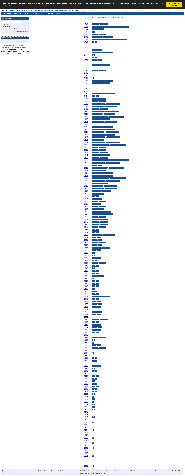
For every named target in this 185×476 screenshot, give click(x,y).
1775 (86, 57)
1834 (86, 199)
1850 (86, 240)
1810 (86, 137)
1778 (86, 65)
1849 (86, 237)
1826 (86, 178)
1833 (86, 196)
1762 (86, 24)
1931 (86, 448)
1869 (86, 289)
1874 (86, 301)
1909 (86, 391)
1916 (86, 409)
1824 (86, 173)
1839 (86, 212)
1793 (86, 93)
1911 (86, 397)
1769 (86, 42)
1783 (86, 78)
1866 (86, 281)
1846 (86, 230)
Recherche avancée (22, 32)
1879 (86, 314)
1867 (86, 284)
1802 (86, 117)
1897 (86, 361)
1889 (86, 340)
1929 (86, 443)
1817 (86, 155)
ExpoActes (157, 470)
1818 (86, 158)
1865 (86, 278)
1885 (86, 330)
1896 (86, 358)
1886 (86, 332)
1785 (86, 83)
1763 (86, 27)
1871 (86, 294)
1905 (86, 381)
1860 (86, 266)
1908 (86, 389)
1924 (86, 430)
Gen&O (5, 10)
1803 (86, 119)
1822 (86, 168)
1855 (86, 253)
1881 (86, 319)
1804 (86, 122)
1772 (86, 50)
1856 (86, 255)
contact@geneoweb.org (15, 53)
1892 (86, 348)
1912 (86, 399)
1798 (86, 106)
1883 (86, 325)
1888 (86, 337)
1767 (86, 37)
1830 (86, 188)
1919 (86, 417)
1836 (86, 204)
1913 (86, 402)
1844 (86, 224)
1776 (86, 60)
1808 (86, 132)
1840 (86, 214)
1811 (86, 140)
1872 (86, 296)
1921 (86, 422)
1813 (86, 145)
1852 (86, 245)
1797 (86, 104)
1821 (86, 165)
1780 (86, 70)
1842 (86, 219)
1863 (86, 273)
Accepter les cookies (174, 4)
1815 (86, 150)
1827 (86, 181)
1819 (86, 160)
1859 (86, 263)
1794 (86, 96)
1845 (86, 227)
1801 (86, 114)
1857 (86, 258)
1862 (86, 271)
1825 (86, 176)
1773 (86, 52)
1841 (86, 217)
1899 (86, 366)
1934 (86, 456)
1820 (86, 163)
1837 (86, 206)
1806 (86, 127)
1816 (86, 152)
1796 (86, 101)
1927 (86, 438)
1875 (86, 304)
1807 (86, 129)
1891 (86, 345)
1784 (86, 81)
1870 (86, 291)
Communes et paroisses (22, 13)
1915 (86, 407)
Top (3, 470)
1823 (86, 170)
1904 (86, 379)
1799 (86, 109)
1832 (86, 194)
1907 (86, 386)
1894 (86, 353)
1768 (86, 39)
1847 (86, 232)
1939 (86, 466)
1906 (86, 384)
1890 (86, 343)
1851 (86, 242)
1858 (86, 260)
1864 (86, 276)
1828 (86, 183)
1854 (86, 250)
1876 (86, 307)
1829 (86, 186)
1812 (86, 142)
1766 (86, 34)
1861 (86, 268)
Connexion (5, 41)
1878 (86, 312)
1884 (86, 327)
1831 (86, 191)
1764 (86, 29)
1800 (86, 111)
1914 (86, 404)
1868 (86, 286)
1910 (86, 394)
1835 (86, 201)
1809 (86, 135)
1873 (86, 299)
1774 (86, 55)
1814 (86, 147)
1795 (86, 99)
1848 (86, 235)
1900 (86, 368)
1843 (86, 222)
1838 (86, 209)
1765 (86, 32)
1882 (86, 322)
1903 (86, 376)
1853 (86, 248)
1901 (86, 371)
